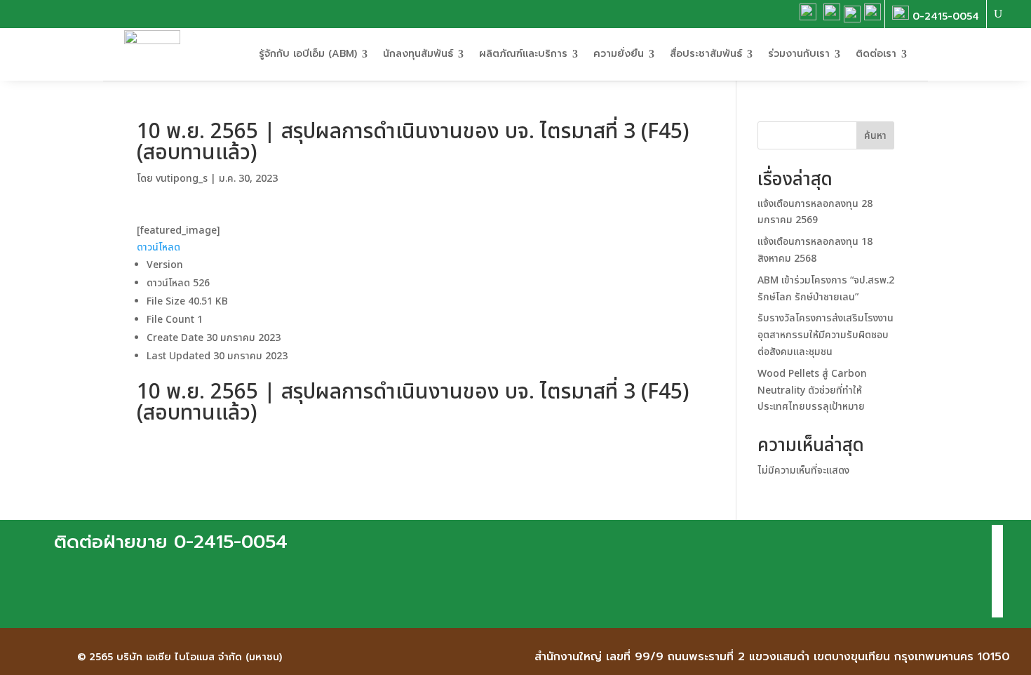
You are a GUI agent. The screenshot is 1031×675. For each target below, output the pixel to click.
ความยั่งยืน (618, 53)
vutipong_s (182, 178)
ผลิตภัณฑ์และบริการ (523, 53)
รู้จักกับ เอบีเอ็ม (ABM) (308, 53)
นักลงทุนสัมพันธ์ (418, 53)
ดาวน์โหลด (158, 247)
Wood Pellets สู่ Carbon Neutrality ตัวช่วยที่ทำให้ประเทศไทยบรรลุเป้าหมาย (812, 390)
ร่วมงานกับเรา (799, 53)
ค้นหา (875, 135)
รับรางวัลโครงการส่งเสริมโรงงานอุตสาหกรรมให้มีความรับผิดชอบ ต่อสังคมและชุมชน (825, 335)
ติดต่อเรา (876, 53)
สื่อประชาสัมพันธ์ (706, 53)
